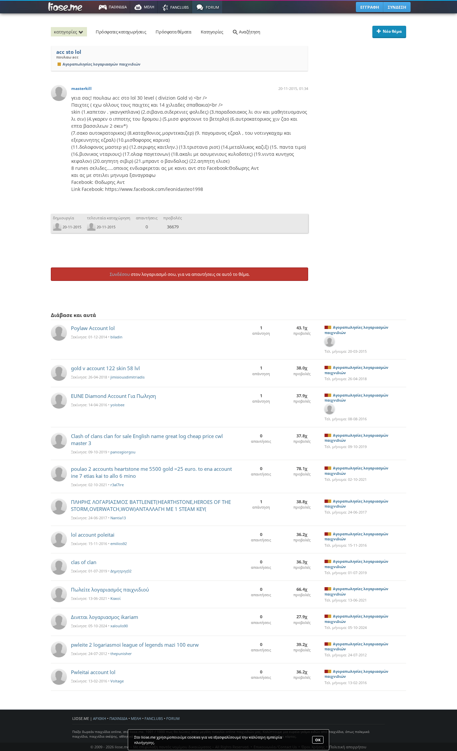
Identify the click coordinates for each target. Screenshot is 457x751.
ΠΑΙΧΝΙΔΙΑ (118, 718)
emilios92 (118, 543)
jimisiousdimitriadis (127, 377)
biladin (116, 336)
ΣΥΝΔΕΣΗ (397, 7)
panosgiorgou (122, 451)
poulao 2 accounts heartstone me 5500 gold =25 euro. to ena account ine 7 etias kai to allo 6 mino (151, 472)
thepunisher (121, 653)
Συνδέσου (120, 274)
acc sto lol (68, 52)
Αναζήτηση (249, 32)
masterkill (81, 88)
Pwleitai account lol (93, 672)
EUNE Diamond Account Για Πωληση (113, 396)
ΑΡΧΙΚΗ (99, 718)
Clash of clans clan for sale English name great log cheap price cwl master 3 (147, 439)
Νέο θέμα (392, 31)
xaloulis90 (119, 625)
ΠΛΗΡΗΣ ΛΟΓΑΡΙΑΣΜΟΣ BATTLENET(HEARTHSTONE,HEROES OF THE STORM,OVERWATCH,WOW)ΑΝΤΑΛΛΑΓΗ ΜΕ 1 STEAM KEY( (151, 505)
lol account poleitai (92, 534)
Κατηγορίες (212, 32)
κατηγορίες (65, 32)
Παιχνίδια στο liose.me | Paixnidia (66, 7)
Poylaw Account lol (93, 328)
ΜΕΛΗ (136, 718)
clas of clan (83, 562)
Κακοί (115, 598)
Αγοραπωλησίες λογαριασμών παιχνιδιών (102, 64)
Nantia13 (118, 517)
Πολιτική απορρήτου (347, 746)
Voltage (117, 680)
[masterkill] (59, 93)
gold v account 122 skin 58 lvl (105, 368)
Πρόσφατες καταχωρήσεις (121, 32)
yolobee (117, 404)
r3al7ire (117, 484)
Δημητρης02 (120, 570)
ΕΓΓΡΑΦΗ (369, 7)
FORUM (173, 718)
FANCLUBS (154, 718)
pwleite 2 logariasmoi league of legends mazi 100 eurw (135, 644)
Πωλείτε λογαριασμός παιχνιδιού (110, 589)
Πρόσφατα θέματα (173, 32)
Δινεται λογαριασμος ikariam (104, 617)
